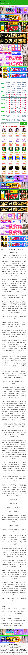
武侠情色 (7, 112)
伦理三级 (7, 96)
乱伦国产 (23, 98)
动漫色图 (18, 108)
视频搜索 (23, 124)
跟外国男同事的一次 (18, 623)
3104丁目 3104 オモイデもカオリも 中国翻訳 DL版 (12, 620)
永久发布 (8, 3)
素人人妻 (13, 98)
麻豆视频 (18, 94)
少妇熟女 (23, 107)
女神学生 (7, 98)
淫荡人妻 (18, 111)
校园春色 (23, 111)
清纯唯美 (13, 107)
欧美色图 (13, 108)
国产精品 (7, 102)
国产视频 (7, 94)
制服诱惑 (23, 104)
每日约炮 (3, 145)
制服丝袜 (18, 107)
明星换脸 (18, 100)
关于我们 (11, 644)
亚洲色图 (7, 108)
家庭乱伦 (13, 111)
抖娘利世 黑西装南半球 (6, 618)
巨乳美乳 (23, 102)
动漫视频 (18, 96)
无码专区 (13, 102)
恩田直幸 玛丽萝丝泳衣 (6, 608)
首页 (7, 249)
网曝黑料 (23, 100)
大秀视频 (18, 104)
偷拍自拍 (7, 107)
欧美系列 (23, 96)
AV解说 (12, 94)
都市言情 (7, 111)
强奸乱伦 (18, 102)
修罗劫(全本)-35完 (18, 625)
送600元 (3, 154)
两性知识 (13, 112)
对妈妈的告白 (17, 618)
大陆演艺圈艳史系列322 (19, 613)
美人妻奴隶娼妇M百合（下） (7, 625)
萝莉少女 (13, 104)
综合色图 (23, 108)
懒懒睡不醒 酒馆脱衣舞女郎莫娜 (21, 620)
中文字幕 (23, 94)
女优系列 (13, 96)
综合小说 (23, 112)
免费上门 (3, 135)
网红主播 (13, 100)
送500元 (3, 163)
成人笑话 (18, 112)
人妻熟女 (7, 104)
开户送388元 (3, 173)
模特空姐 (18, 98)
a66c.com (2, 1)
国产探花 (7, 100)
